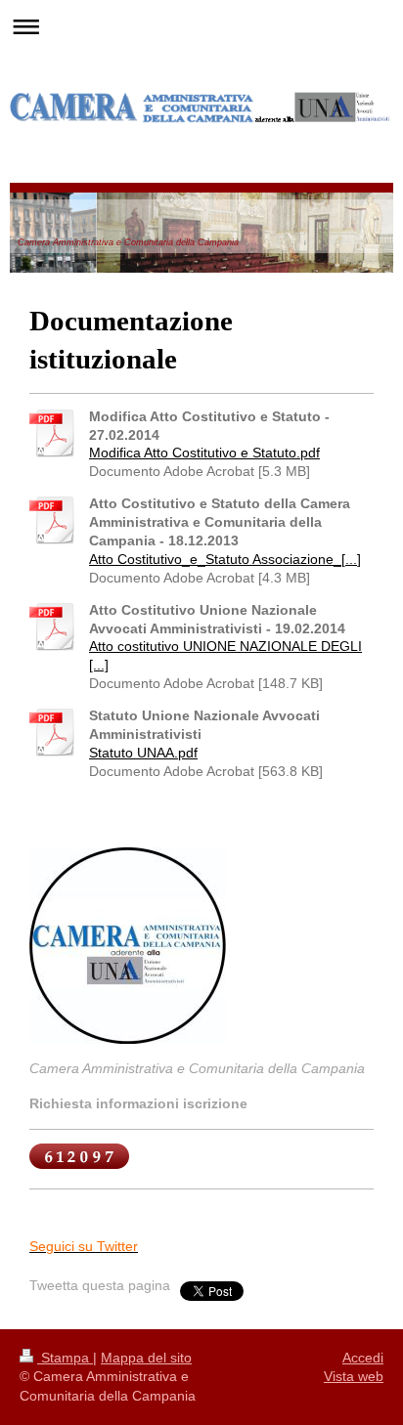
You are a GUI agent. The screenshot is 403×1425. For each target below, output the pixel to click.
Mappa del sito (146, 1357)
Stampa (65, 1357)
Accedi (362, 1357)
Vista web (353, 1376)
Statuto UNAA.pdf (143, 752)
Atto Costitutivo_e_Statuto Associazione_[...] (225, 559)
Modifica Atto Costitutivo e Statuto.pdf (204, 452)
